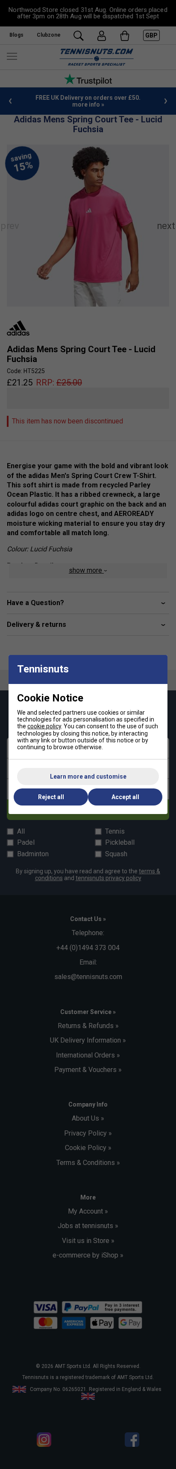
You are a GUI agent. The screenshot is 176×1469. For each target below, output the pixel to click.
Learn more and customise (88, 776)
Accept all (125, 797)
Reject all (51, 797)
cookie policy (44, 726)
